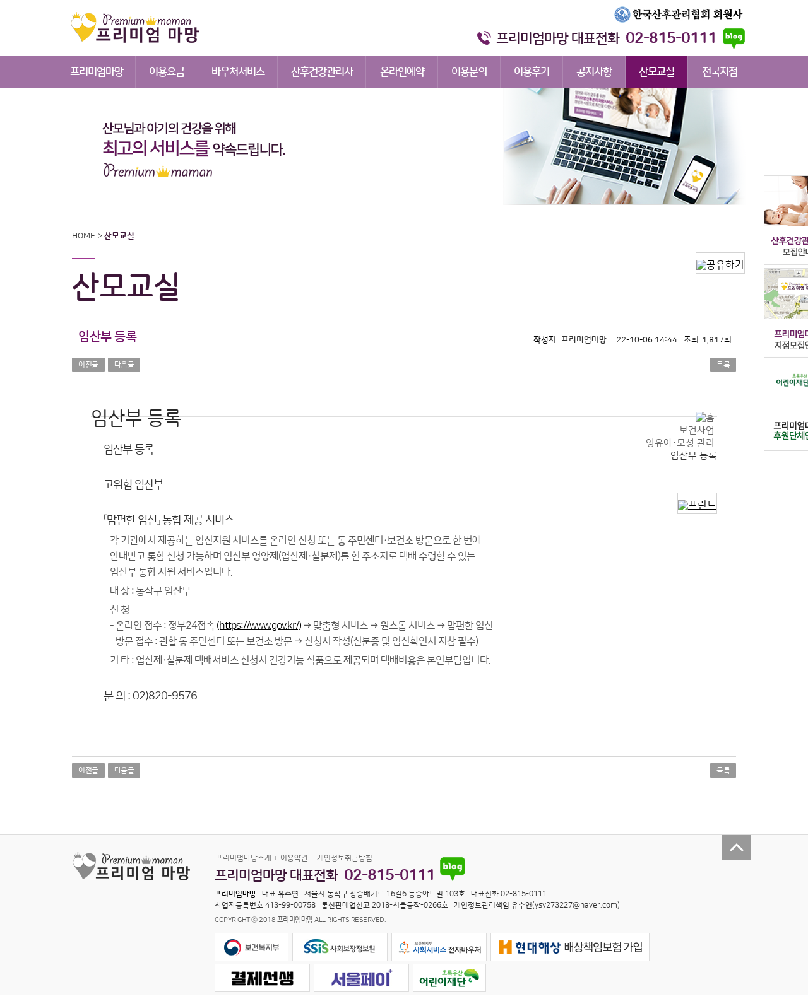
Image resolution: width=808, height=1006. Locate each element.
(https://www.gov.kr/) (259, 625)
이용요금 (166, 72)
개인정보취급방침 (344, 858)
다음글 (124, 365)
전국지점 (719, 72)
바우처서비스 (237, 72)
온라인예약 (402, 72)
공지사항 (594, 72)
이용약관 (294, 858)
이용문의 (469, 72)
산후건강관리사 (322, 72)
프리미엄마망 (96, 72)
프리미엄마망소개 (243, 858)
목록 (723, 365)
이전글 (88, 365)
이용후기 (531, 72)
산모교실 (656, 72)
